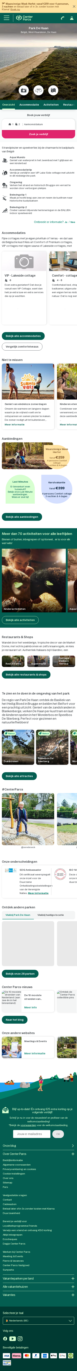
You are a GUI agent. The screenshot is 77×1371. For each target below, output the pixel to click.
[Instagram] (20, 1339)
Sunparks (8, 1269)
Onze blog (9, 1145)
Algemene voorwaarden (17, 1164)
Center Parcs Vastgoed (16, 1265)
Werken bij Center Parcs (16, 1251)
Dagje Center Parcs (14, 1243)
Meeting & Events (13, 1256)
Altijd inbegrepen (12, 1234)
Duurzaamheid (11, 1213)
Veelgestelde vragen (15, 1195)
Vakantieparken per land (18, 1278)
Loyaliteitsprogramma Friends (20, 1225)
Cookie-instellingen (14, 1173)
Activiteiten (51, 104)
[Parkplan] (53, 90)
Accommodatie (29, 104)
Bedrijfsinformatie (13, 1160)
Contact (7, 1199)
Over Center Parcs (14, 1154)
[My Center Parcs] (71, 18)
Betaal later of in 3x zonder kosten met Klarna (29, 1208)
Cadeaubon (9, 1204)
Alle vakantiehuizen (15, 1286)
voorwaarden (28, 1125)
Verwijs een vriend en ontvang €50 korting (27, 1230)
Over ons (8, 1178)
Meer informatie (38, 893)
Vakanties (9, 1294)
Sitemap (7, 1182)
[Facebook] (5, 1339)
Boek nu (15, 9)
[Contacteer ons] (62, 18)
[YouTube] (12, 1339)
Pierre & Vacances (13, 1260)
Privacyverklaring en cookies (19, 1169)
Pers (5, 1187)
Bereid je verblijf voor (15, 1221)
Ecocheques (10, 1239)
